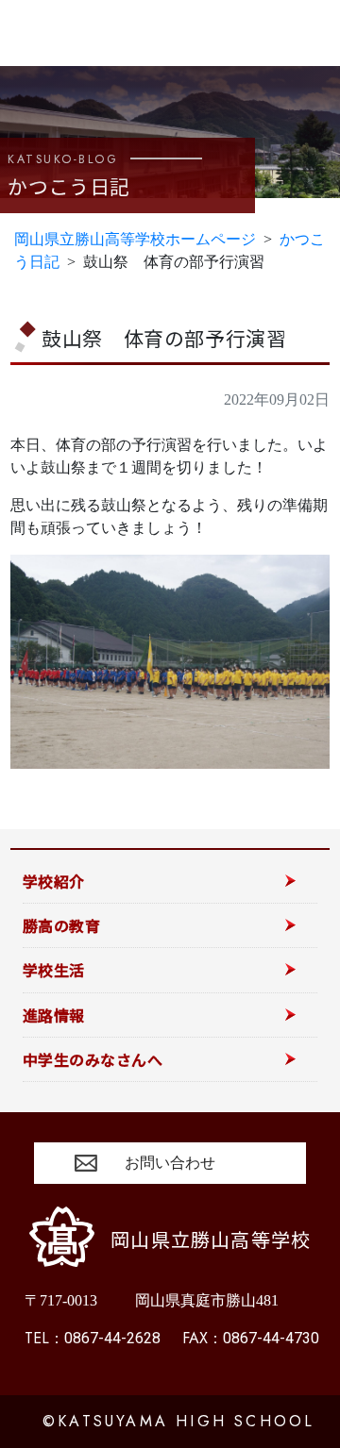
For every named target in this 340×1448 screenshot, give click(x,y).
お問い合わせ (170, 1163)
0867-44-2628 (93, 1338)
